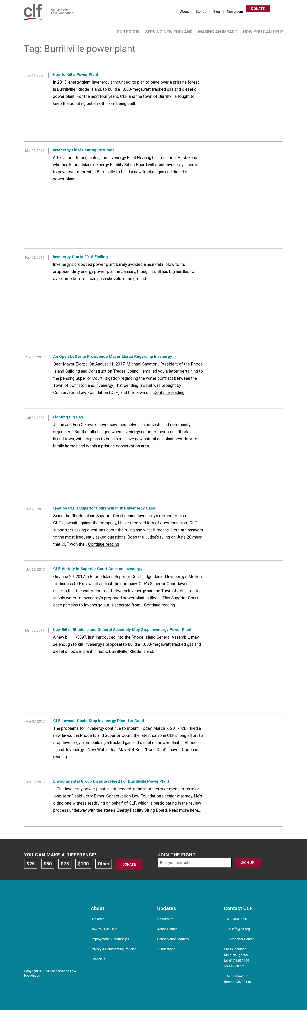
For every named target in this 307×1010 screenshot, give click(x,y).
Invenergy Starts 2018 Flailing (80, 257)
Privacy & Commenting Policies (114, 949)
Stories (201, 12)
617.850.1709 (239, 961)
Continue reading (169, 392)
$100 (83, 863)
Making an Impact (217, 31)
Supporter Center (241, 939)
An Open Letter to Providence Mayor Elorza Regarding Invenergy (112, 356)
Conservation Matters (173, 939)
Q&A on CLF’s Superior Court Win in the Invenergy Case (104, 508)
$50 (48, 863)
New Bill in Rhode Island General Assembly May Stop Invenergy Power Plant (122, 630)
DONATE (258, 9)
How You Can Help (263, 31)
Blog (216, 12)
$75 (65, 863)
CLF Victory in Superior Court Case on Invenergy (97, 569)
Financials (98, 959)
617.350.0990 (237, 919)
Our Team (97, 919)
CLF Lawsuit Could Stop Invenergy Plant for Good (98, 721)
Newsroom (235, 12)
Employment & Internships (110, 939)
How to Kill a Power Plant (75, 74)
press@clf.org (234, 966)
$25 (31, 863)
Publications (166, 949)
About (184, 12)
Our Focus (128, 31)
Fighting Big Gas (68, 417)
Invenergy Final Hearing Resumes (83, 150)
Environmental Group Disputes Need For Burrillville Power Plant (111, 781)
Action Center (167, 929)
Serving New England (169, 31)
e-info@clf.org (239, 929)
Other (103, 863)
